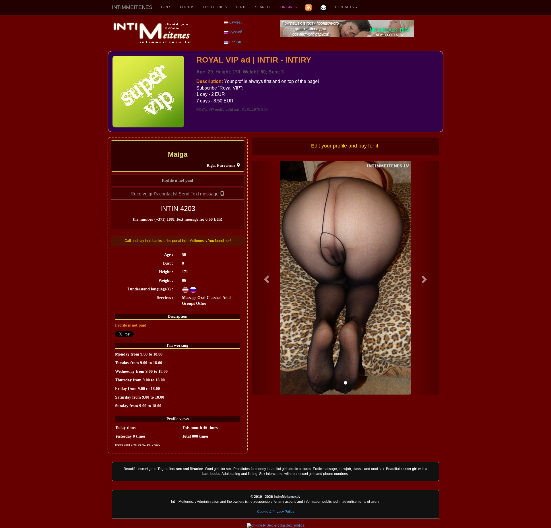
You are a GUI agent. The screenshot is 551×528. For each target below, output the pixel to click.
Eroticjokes (215, 7)
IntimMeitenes (132, 7)
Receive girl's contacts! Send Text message (175, 193)
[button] (266, 278)
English (235, 42)
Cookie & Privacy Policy (275, 512)
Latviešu (235, 22)
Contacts (345, 7)
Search (262, 7)
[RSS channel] (308, 7)
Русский (235, 32)
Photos (187, 7)
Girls (166, 7)
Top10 (241, 7)
